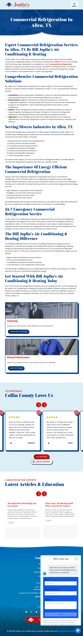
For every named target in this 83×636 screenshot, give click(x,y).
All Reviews (41, 457)
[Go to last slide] (38, 404)
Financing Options (18, 331)
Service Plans (16, 368)
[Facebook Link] (26, 612)
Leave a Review (43, 462)
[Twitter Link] (36, 612)
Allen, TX (58, 62)
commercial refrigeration (61, 64)
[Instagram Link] (31, 612)
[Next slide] (44, 404)
